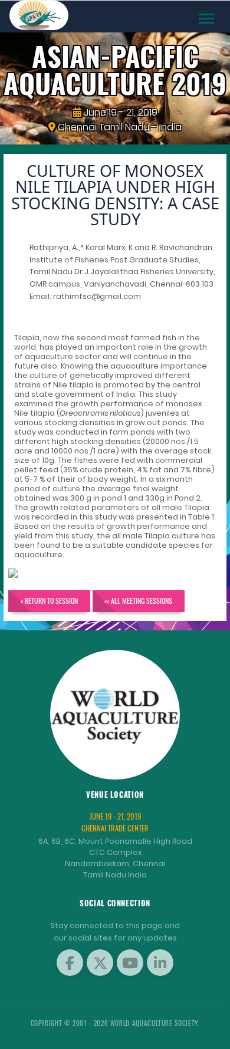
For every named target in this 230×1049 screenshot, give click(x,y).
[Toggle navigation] (206, 18)
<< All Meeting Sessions (138, 601)
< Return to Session (49, 601)
